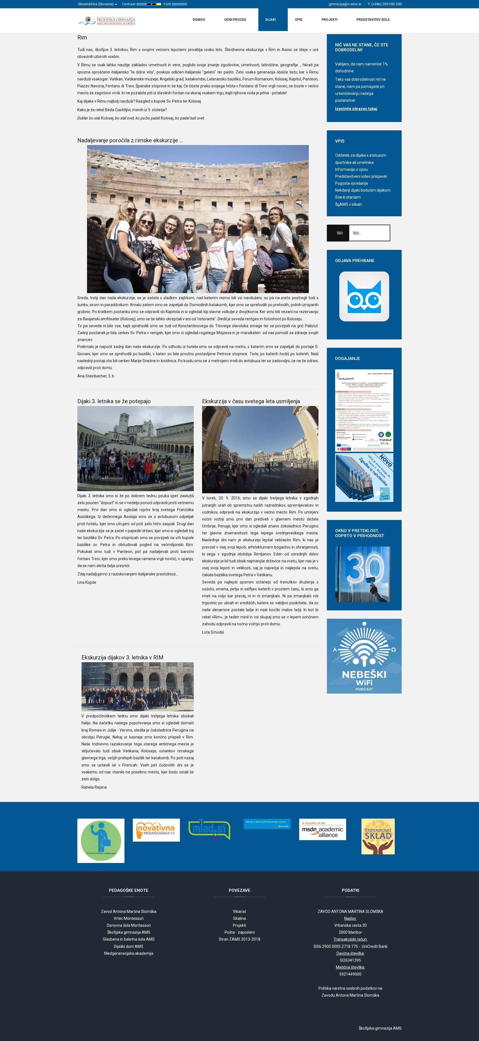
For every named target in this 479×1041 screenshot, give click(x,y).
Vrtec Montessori (129, 918)
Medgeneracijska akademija (128, 953)
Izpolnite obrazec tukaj (356, 108)
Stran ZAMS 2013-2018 (239, 939)
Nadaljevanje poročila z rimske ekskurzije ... (130, 140)
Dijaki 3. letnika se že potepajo (114, 401)
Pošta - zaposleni (240, 932)
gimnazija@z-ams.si (345, 4)
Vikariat (239, 911)
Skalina (239, 918)
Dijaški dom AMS (128, 946)
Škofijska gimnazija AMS (128, 932)
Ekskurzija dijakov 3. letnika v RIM (122, 657)
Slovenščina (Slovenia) (96, 4)
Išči (340, 233)
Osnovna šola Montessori (129, 925)
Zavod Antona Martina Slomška (128, 911)
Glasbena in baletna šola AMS (129, 939)
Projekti (239, 925)
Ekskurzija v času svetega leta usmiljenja (251, 401)
